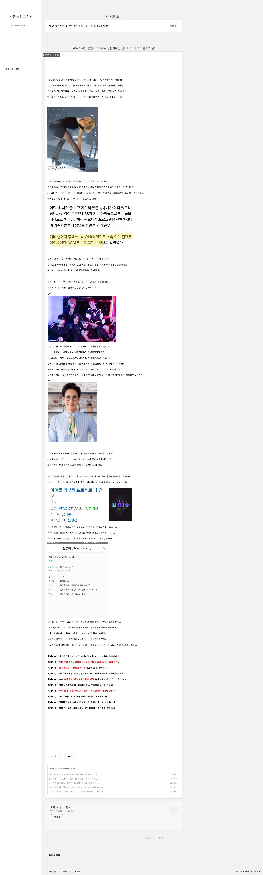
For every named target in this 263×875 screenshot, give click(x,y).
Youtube (72, 871)
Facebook (65, 871)
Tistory (245, 871)
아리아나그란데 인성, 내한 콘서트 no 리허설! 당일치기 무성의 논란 (75, 774)
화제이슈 (12, 69)
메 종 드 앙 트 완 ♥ (20, 16)
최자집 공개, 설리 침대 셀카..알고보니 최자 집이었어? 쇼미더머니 (74, 787)
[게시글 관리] (59, 756)
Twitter (59, 871)
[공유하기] (55, 756)
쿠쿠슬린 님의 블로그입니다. (62, 811)
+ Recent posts (53, 855)
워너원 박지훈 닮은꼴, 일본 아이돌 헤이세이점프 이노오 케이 (73, 783)
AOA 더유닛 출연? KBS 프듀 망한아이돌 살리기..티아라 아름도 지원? (78, 26)
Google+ (78, 871)
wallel (259, 871)
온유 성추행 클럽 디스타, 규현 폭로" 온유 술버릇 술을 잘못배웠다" (75, 791)
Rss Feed (50, 871)
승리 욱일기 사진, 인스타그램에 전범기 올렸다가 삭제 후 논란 (73, 779)
